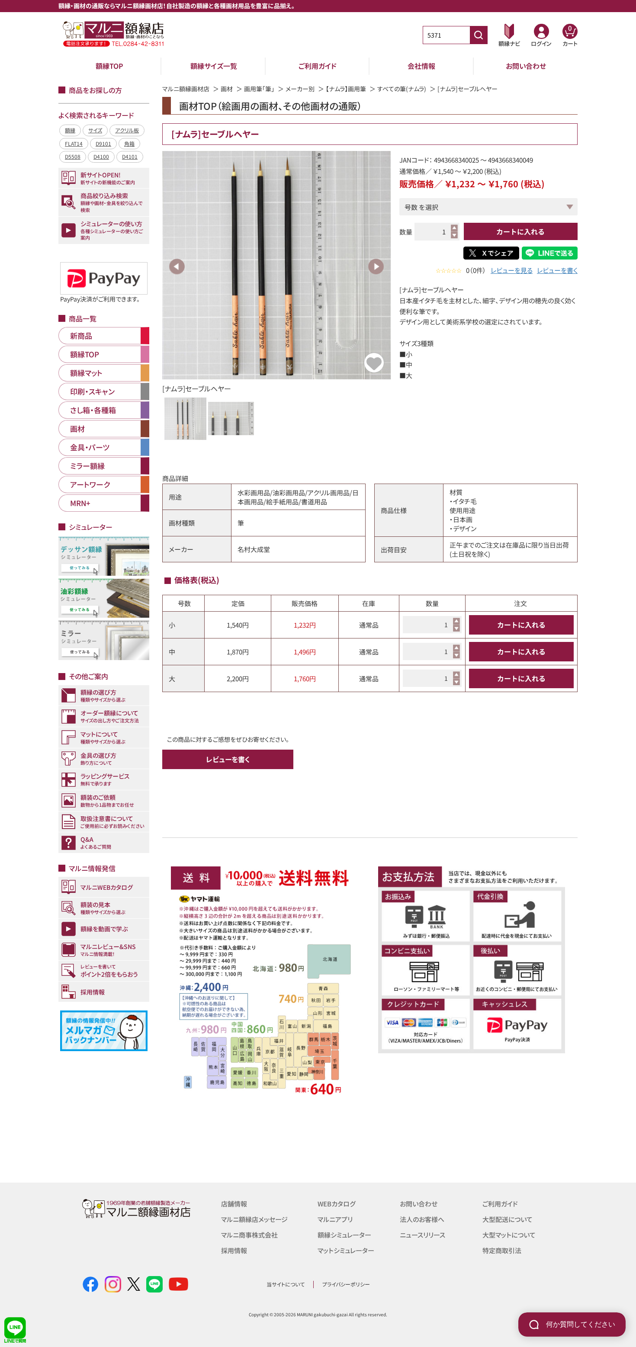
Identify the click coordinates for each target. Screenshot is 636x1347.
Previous (177, 266)
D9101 (103, 143)
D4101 (130, 156)
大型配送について (507, 1219)
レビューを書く (557, 270)
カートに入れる (520, 231)
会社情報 (421, 66)
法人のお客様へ (422, 1219)
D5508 (72, 156)
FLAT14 (74, 143)
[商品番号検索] (478, 35)
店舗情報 (234, 1203)
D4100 (101, 156)
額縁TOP (109, 66)
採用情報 (234, 1250)
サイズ (95, 130)
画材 (227, 88)
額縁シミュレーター (344, 1234)
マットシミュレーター (346, 1250)
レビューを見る (512, 270)
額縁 (70, 130)
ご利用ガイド (318, 66)
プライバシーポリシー (346, 1284)
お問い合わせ (526, 66)
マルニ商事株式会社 (249, 1234)
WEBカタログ (337, 1203)
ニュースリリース (422, 1234)
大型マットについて (509, 1234)
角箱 (129, 143)
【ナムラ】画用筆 (346, 88)
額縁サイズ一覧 (213, 66)
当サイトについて (286, 1284)
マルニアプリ (335, 1219)
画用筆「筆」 (259, 88)
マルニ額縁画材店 (185, 88)
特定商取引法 (501, 1250)
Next (376, 266)
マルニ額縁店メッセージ (254, 1219)
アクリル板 (127, 130)
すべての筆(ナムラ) (401, 88)
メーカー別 (300, 88)
